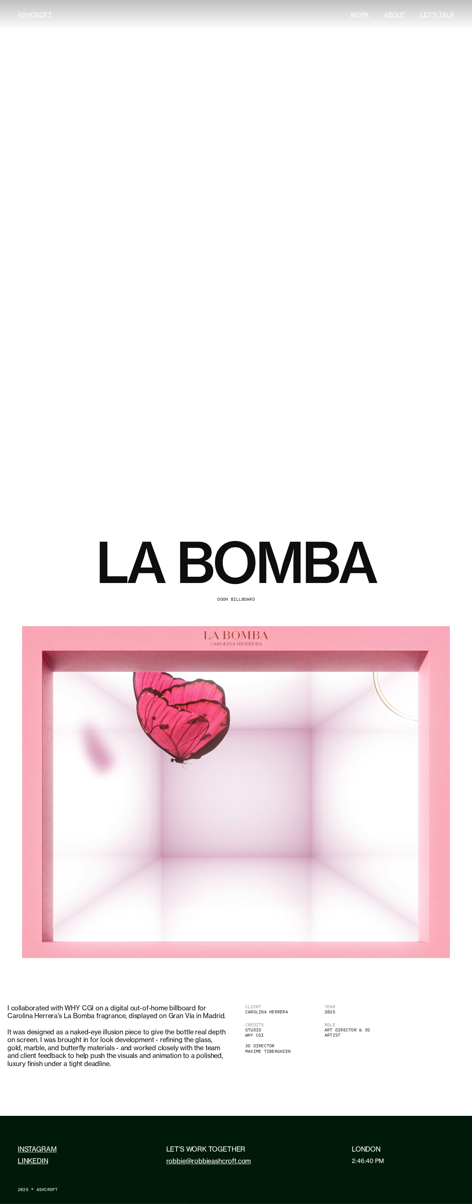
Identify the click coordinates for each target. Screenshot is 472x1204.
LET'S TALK (437, 14)
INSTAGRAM (37, 1149)
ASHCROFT (35, 14)
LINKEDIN (33, 1161)
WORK (359, 14)
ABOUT (394, 14)
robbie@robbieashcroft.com (208, 1161)
